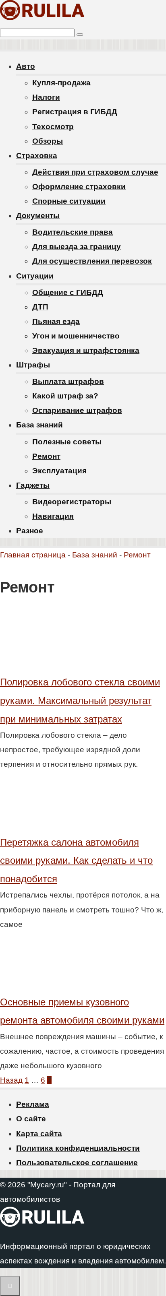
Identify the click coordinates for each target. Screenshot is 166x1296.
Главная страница (33, 555)
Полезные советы (67, 442)
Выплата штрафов (68, 381)
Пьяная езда (56, 321)
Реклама (32, 1104)
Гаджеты (33, 485)
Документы (38, 215)
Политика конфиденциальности (78, 1148)
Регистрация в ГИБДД (74, 111)
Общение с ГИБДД (67, 292)
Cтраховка (36, 155)
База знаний (39, 425)
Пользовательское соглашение (77, 1162)
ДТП (40, 307)
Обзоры (47, 141)
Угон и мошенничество (76, 336)
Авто (25, 66)
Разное (29, 530)
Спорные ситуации (69, 201)
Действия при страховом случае (95, 172)
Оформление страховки (79, 186)
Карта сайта (39, 1133)
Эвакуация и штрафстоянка (85, 350)
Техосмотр (53, 126)
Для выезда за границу (76, 246)
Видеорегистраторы (71, 501)
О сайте (31, 1118)
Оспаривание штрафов (77, 410)
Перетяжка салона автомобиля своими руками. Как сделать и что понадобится (76, 860)
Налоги (46, 97)
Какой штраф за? (65, 396)
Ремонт (46, 456)
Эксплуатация (59, 470)
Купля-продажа (61, 82)
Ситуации (35, 276)
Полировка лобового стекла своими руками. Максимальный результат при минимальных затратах (80, 700)
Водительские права (72, 232)
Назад (11, 1080)
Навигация (53, 516)
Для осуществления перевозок (92, 261)
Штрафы (33, 365)
